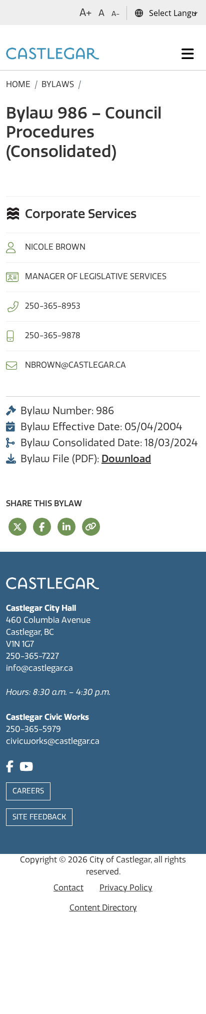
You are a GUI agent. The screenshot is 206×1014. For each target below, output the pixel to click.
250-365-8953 (52, 306)
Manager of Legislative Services (95, 276)
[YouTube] (26, 768)
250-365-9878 (52, 335)
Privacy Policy (126, 887)
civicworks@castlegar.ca (53, 741)
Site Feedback (39, 817)
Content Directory (103, 907)
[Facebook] (10, 768)
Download (126, 459)
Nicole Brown (55, 247)
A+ (86, 13)
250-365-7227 (32, 656)
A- (116, 14)
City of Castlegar (120, 859)
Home (18, 84)
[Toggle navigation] (188, 54)
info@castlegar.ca (39, 668)
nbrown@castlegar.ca (75, 365)
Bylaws (58, 84)
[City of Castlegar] (52, 54)
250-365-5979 (33, 729)
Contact (69, 887)
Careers (28, 791)
